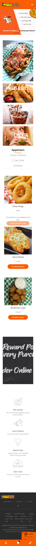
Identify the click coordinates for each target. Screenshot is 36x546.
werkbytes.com (22, 527)
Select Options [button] (19, 266)
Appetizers (18, 150)
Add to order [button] (19, 317)
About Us (20, 501)
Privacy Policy (10, 531)
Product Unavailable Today (18, 223)
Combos (18, 165)
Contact (30, 501)
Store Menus (7, 501)
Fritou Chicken (18, 155)
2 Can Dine (18, 160)
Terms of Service (22, 531)
